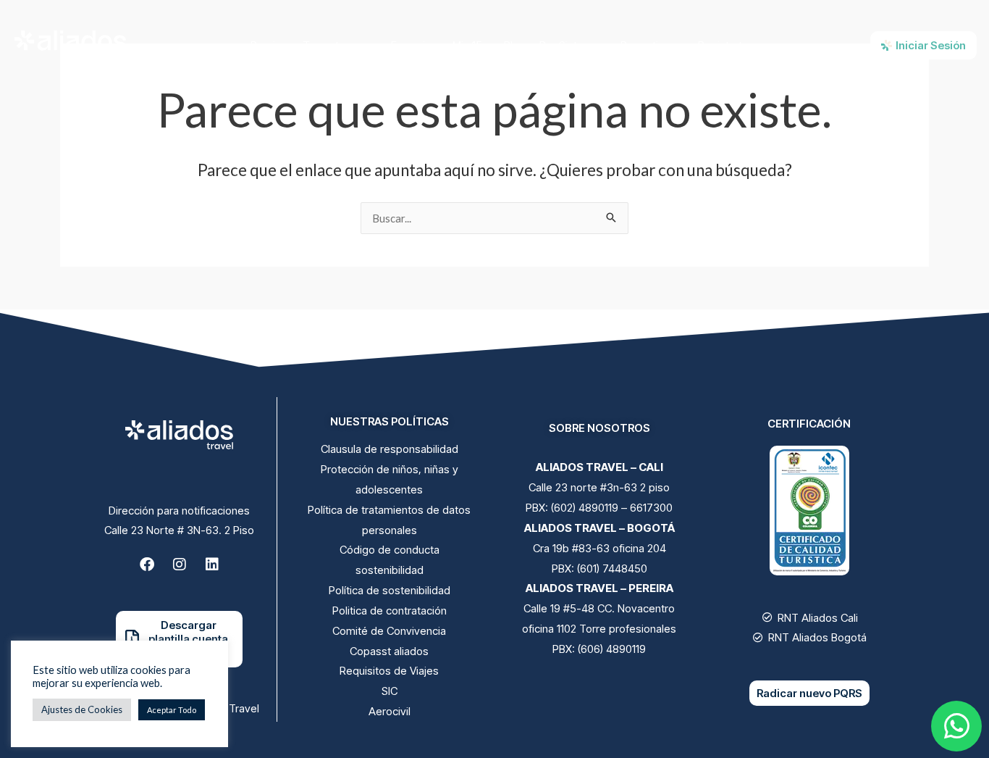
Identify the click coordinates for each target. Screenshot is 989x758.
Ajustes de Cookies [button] (81, 709)
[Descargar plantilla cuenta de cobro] (132, 639)
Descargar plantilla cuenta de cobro (188, 639)
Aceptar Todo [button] (171, 710)
